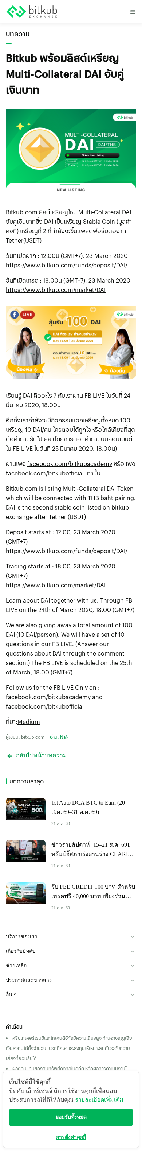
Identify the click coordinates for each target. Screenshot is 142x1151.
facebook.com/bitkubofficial (45, 473)
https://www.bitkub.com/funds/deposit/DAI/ (66, 265)
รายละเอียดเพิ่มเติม (99, 1100)
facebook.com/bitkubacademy (69, 463)
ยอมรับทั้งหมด (71, 1117)
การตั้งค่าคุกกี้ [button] (71, 1137)
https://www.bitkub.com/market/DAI (56, 289)
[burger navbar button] (132, 11)
